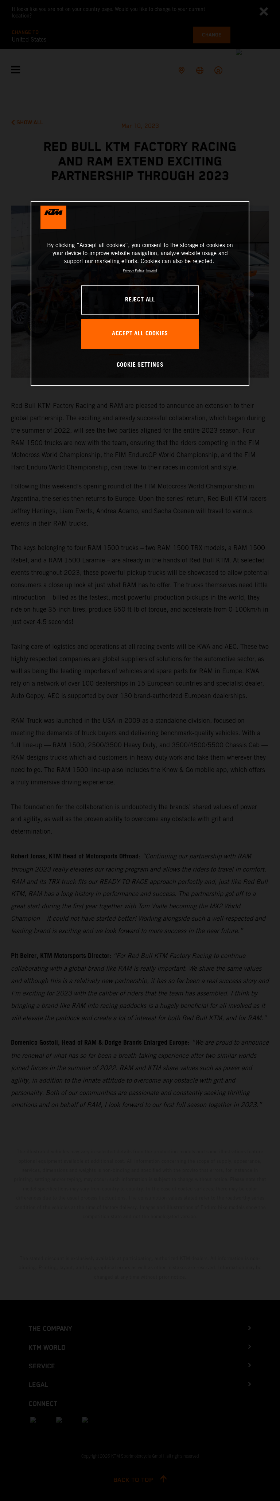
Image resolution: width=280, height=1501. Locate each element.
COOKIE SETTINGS (140, 365)
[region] (140, 293)
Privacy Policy (133, 270)
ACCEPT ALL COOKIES (140, 333)
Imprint (151, 270)
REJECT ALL (140, 299)
